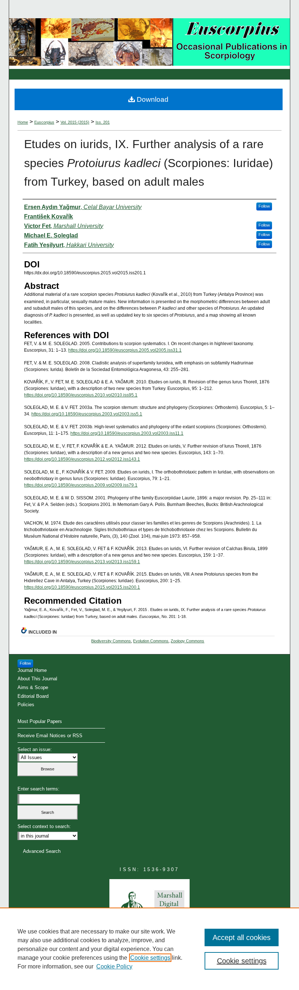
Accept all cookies (242, 937)
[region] (149, 949)
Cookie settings (150, 958)
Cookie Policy (114, 966)
